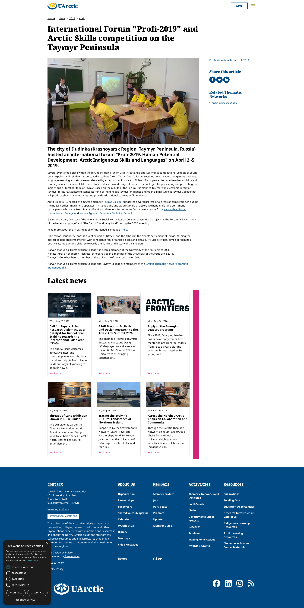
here (124, 229)
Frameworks (71, 556)
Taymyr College (112, 202)
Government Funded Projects (202, 518)
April (82, 18)
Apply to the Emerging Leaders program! (163, 328)
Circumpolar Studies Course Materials (236, 545)
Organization (126, 494)
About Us (126, 484)
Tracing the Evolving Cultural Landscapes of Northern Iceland (115, 419)
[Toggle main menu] (253, 6)
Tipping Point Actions (202, 539)
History (122, 532)
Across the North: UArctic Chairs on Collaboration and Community (167, 419)
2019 (72, 18)
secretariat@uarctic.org (63, 516)
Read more (55, 373)
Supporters (125, 506)
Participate (160, 506)
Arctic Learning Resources (233, 535)
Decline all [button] (37, 592)
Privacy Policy (56, 562)
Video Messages (128, 544)
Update (158, 519)
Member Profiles (163, 494)
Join (155, 500)
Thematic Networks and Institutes (204, 496)
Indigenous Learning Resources (237, 525)
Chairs (192, 510)
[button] (27, 600)
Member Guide (162, 525)
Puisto (69, 552)
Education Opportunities (239, 506)
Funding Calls (232, 500)
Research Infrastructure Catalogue (239, 514)
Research (194, 527)
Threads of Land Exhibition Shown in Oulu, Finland (68, 417)
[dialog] (27, 572)
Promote (158, 513)
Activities (200, 484)
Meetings (124, 538)
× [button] (47, 543)
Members (161, 484)
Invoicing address (58, 509)
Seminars (194, 533)
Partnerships (126, 500)
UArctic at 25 (126, 525)
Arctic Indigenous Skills (224, 102)
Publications (231, 494)
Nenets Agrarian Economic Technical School (105, 213)
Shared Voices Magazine (133, 513)
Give (239, 6)
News (62, 18)
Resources (234, 484)
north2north (196, 504)
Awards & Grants (199, 546)
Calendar (123, 519)
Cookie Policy (55, 569)
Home (51, 18)
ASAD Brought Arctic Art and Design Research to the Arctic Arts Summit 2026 (118, 329)
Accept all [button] (16, 592)
